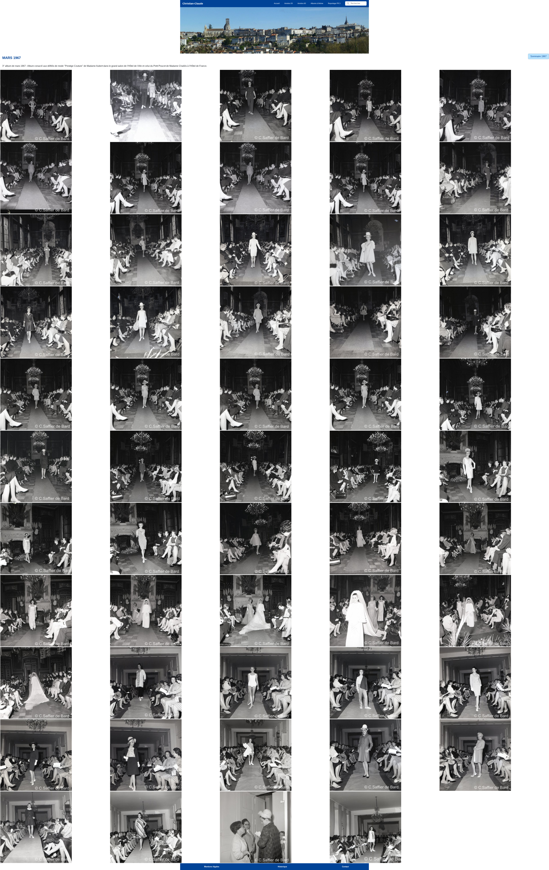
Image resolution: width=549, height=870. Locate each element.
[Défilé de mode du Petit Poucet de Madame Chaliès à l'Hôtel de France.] (146, 683)
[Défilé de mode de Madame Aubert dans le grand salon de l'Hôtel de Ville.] (36, 105)
